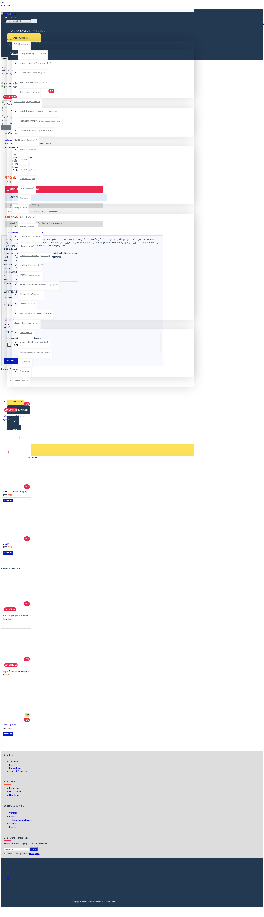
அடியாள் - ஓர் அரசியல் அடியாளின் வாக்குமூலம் (17, 671)
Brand (4, 67)
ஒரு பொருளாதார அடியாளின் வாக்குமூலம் (17, 615)
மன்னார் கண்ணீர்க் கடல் (13, 416)
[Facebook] (10, 864)
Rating (6, 324)
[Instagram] (10, 878)
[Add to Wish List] (5, 425)
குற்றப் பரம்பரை (9, 725)
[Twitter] (10, 871)
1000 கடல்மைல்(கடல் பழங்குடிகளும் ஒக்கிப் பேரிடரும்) (17, 491)
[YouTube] (10, 885)
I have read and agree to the (23, 854)
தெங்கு (6, 543)
